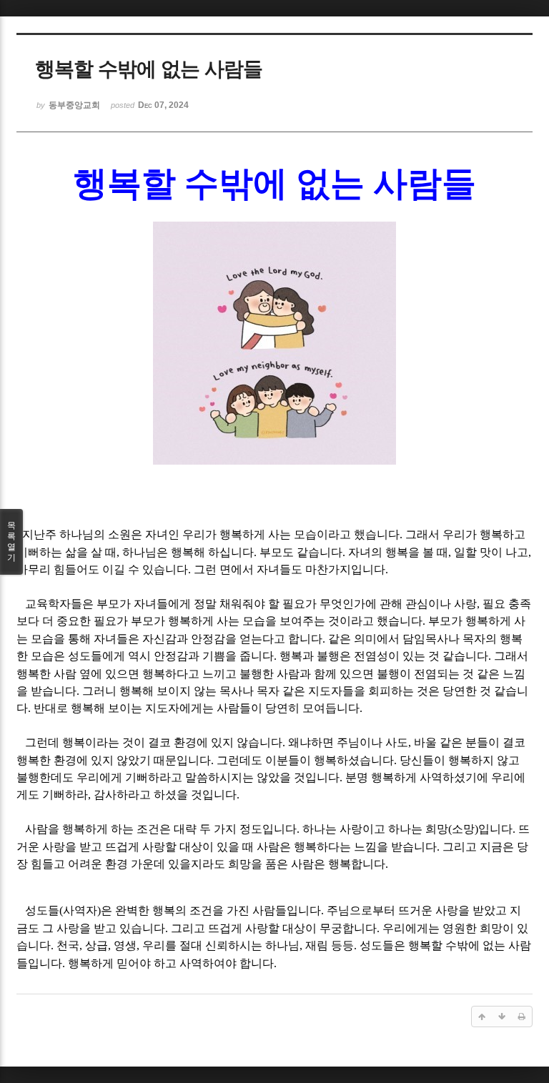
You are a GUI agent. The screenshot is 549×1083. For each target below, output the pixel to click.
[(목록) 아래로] (502, 1017)
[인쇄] (522, 1017)
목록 (11, 541)
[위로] (482, 1017)
